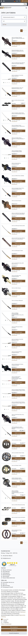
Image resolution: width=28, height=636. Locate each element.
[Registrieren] (4, 1)
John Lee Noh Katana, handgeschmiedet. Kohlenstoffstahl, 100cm (16, 377)
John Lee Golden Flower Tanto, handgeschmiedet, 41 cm (18, 189)
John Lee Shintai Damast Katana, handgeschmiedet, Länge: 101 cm (18, 402)
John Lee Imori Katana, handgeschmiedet (16, 164)
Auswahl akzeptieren (14, 633)
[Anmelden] (2, 1)
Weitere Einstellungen (6, 624)
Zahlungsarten (6, 573)
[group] (6, 41)
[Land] (15, 1)
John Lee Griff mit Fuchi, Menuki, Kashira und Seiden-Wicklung (18, 63)
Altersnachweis (6, 585)
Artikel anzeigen (18, 43)
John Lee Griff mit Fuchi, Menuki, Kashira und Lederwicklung (18, 238)
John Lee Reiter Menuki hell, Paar (18, 504)
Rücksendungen (6, 574)
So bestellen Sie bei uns (8, 582)
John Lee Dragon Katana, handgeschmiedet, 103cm (17, 151)
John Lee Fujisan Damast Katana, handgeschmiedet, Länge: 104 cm (18, 390)
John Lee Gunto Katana (16, 200)
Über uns (5, 584)
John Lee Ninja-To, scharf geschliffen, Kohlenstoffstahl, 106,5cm (17, 428)
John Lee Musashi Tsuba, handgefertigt (17, 530)
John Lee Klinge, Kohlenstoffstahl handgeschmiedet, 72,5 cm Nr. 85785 (18, 314)
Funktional (6, 622)
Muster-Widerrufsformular (9, 577)
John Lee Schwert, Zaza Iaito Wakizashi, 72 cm (17, 340)
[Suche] (25, 4)
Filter (5, 24)
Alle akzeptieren (14, 627)
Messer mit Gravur (7, 570)
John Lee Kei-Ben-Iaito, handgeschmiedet (16, 276)
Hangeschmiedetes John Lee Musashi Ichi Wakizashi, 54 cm (18, 51)
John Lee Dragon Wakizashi (17, 300)
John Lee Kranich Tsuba (16, 440)
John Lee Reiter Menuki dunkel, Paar (18, 101)
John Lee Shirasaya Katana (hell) (18, 225)
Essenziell (6, 619)
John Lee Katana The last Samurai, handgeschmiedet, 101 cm (18, 38)
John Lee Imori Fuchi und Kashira (18, 517)
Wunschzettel (6, 576)
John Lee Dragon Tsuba (16, 465)
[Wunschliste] (19, 1)
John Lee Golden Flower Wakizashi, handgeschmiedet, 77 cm (18, 138)
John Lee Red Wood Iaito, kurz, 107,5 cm (18, 415)
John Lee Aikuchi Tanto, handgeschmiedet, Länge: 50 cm (18, 126)
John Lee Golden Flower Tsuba (18, 452)
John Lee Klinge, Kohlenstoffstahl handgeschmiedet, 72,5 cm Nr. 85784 (18, 492)
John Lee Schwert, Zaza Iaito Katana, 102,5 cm (17, 76)
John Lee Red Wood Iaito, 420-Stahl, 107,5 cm (18, 263)
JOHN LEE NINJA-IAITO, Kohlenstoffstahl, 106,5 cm (17, 478)
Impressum (22, 612)
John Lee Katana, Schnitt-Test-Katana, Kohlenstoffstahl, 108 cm (18, 113)
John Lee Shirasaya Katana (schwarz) (17, 327)
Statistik (5, 620)
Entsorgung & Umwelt (8, 587)
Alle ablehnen (14, 630)
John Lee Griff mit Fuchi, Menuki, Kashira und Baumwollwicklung (18, 213)
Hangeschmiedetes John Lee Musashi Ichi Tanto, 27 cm (17, 88)
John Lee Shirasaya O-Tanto (17, 250)
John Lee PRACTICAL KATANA (18, 175)
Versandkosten (14, 46)
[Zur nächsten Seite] (26, 30)
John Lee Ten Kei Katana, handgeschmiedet (17, 352)
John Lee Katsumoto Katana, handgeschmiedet (17, 365)
